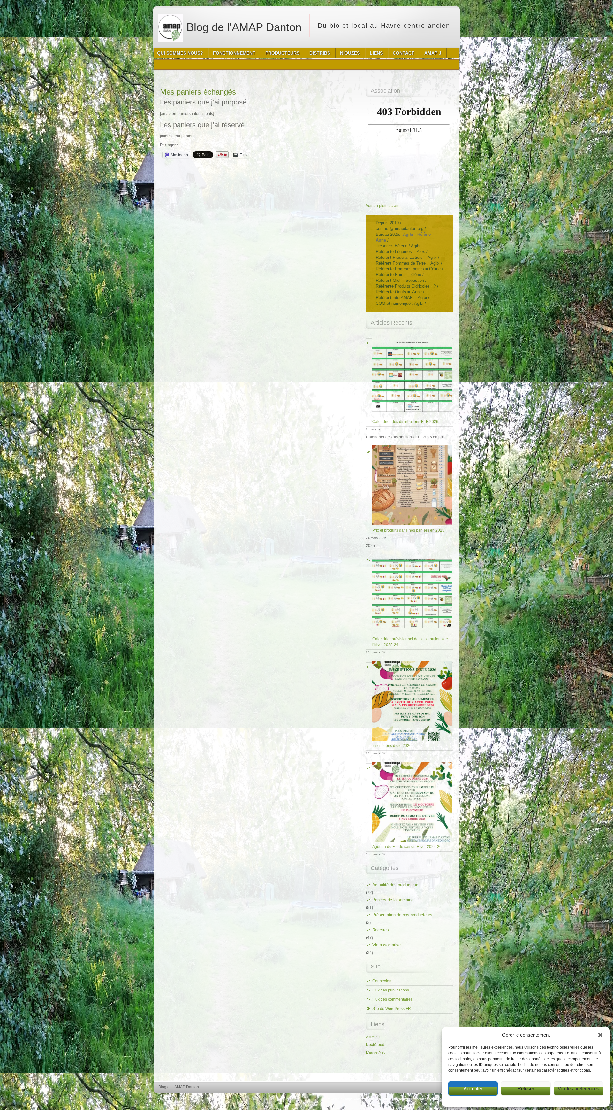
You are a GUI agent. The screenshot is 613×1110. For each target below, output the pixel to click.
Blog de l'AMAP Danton (242, 27)
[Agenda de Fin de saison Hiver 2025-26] (409, 762)
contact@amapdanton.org (399, 228)
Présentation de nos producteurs (402, 915)
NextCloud (375, 1045)
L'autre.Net (375, 1052)
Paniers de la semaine (392, 900)
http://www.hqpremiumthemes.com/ (408, 1099)
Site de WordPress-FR (391, 1008)
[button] (600, 1035)
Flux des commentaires (392, 999)
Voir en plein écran (382, 206)
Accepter (473, 1088)
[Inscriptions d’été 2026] (409, 661)
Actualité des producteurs (396, 885)
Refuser (526, 1088)
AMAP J (373, 1037)
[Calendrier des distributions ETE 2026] (409, 337)
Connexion (381, 981)
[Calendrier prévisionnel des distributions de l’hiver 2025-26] (409, 554)
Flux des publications (390, 990)
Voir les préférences (578, 1088)
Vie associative (386, 945)
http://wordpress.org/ (360, 1099)
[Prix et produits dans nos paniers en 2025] (409, 445)
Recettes (380, 930)
